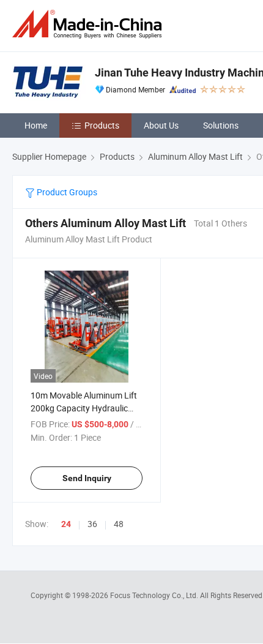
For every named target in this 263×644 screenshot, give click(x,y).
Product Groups (66, 192)
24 (66, 524)
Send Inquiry (86, 478)
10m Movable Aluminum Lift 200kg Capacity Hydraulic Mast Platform (84, 408)
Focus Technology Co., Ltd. (155, 595)
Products (101, 125)
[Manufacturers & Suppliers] (89, 24)
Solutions (221, 125)
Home (35, 125)
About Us (161, 125)
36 (92, 524)
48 (119, 524)
